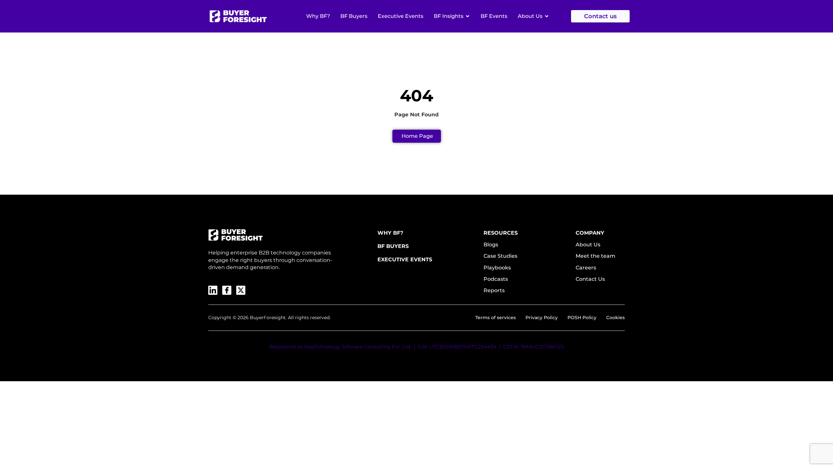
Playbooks (497, 268)
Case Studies (500, 256)
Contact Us (590, 279)
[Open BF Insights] (467, 16)
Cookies (615, 317)
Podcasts (496, 279)
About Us (588, 244)
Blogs (491, 244)
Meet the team (595, 256)
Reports (494, 290)
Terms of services (495, 317)
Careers (586, 268)
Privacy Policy (542, 317)
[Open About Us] (546, 16)
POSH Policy (581, 317)
